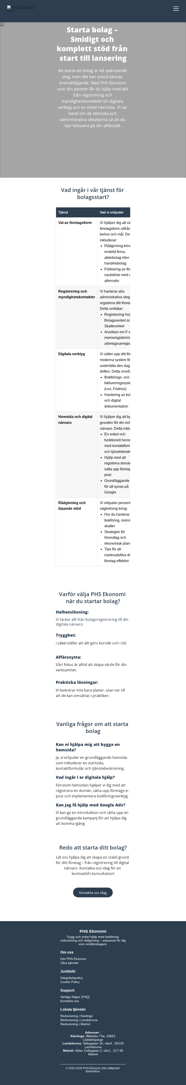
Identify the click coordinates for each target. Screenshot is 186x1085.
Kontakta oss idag (93, 892)
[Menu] (176, 9)
